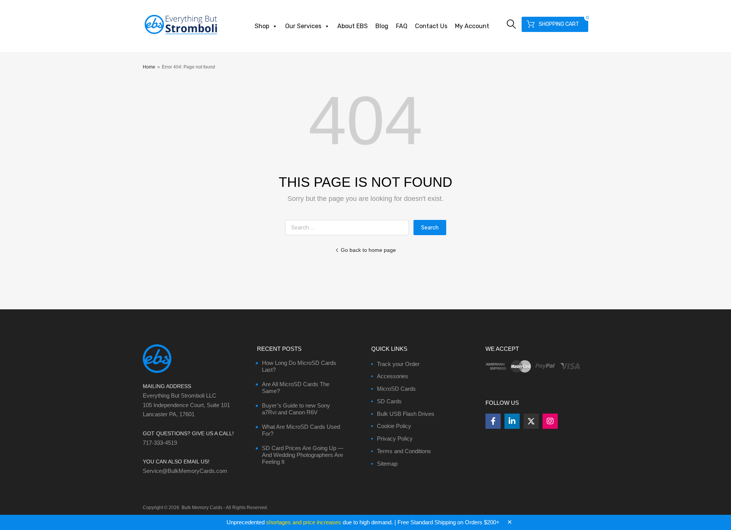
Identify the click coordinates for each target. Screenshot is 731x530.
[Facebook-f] (493, 421)
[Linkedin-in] (512, 421)
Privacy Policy (395, 438)
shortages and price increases (303, 522)
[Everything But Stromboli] (181, 35)
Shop (262, 26)
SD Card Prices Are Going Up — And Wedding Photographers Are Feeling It (302, 455)
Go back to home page (368, 250)
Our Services (303, 26)
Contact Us (431, 26)
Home (149, 67)
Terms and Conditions (404, 451)
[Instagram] (550, 421)
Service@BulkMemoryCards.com (185, 471)
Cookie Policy (394, 426)
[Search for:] (349, 227)
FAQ (401, 26)
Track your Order (398, 364)
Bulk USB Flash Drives (405, 414)
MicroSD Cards (396, 388)
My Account (472, 26)
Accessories (392, 376)
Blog (381, 26)
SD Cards (389, 401)
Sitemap (387, 463)
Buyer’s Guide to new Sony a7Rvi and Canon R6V (296, 408)
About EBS (352, 26)
